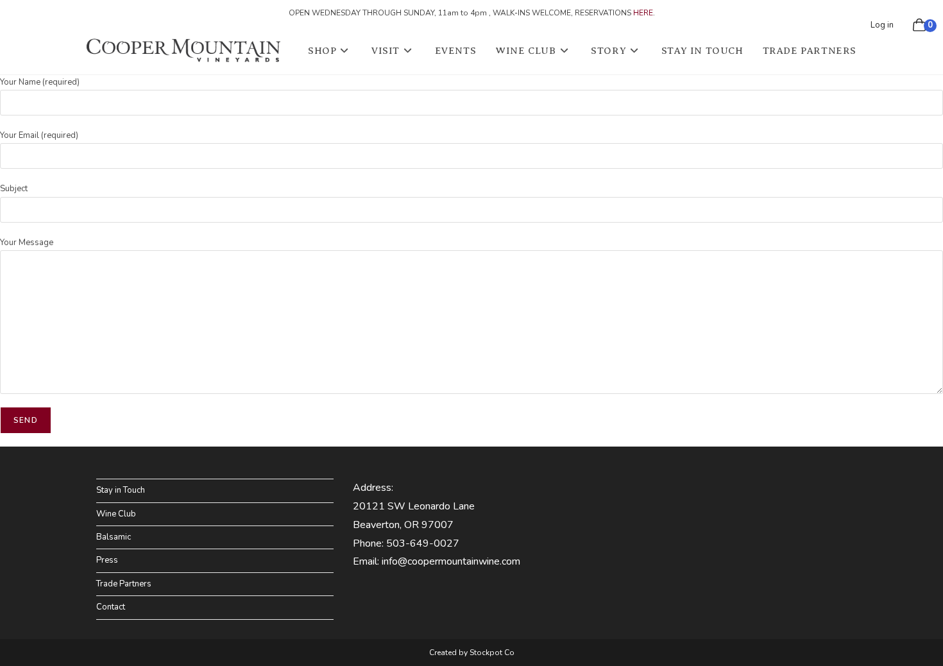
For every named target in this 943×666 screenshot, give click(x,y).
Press (107, 560)
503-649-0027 (422, 543)
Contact (110, 607)
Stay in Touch (120, 490)
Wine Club (116, 514)
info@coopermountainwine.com (451, 561)
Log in (882, 25)
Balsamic (113, 537)
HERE (643, 13)
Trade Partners (123, 584)
